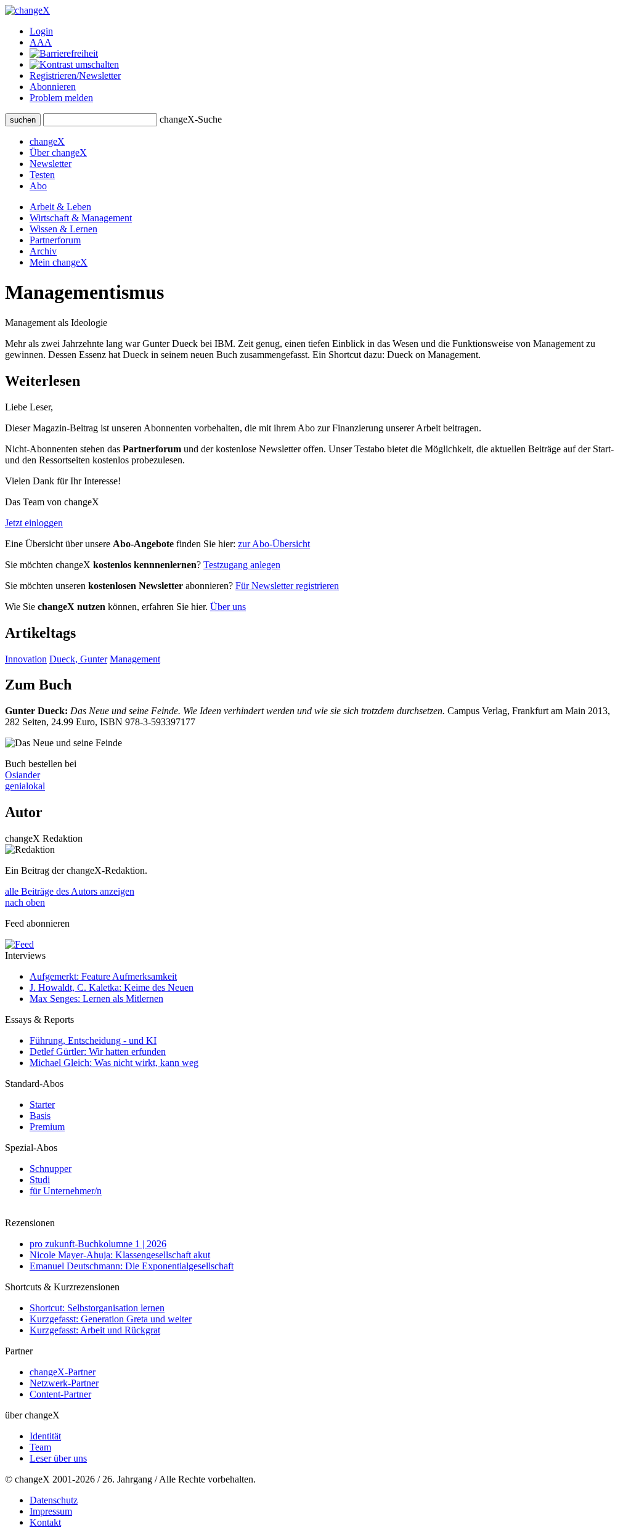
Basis (40, 1115)
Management (135, 659)
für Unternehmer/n (66, 1191)
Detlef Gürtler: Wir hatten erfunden (98, 1051)
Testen (42, 174)
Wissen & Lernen (63, 229)
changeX (47, 141)
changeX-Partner (63, 1372)
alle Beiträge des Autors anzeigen (69, 891)
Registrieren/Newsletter (75, 75)
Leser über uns (58, 1458)
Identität (45, 1436)
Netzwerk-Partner (64, 1383)
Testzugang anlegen (241, 564)
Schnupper (50, 1168)
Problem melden (61, 97)
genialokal (25, 786)
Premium (47, 1126)
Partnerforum (55, 240)
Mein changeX (59, 262)
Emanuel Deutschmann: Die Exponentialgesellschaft (132, 1266)
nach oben (25, 902)
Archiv (43, 251)
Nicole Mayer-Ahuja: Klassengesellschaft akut (120, 1255)
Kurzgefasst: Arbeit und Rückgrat (95, 1330)
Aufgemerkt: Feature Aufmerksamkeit (103, 976)
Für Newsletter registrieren (287, 585)
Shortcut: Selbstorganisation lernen (97, 1308)
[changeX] (27, 10)
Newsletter (50, 163)
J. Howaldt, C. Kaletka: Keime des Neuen (111, 987)
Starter (42, 1104)
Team (40, 1447)
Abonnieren (53, 86)
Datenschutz (54, 1500)
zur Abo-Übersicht (274, 544)
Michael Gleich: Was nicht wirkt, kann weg (114, 1062)
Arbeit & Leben (60, 206)
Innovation (26, 659)
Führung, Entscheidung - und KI (93, 1040)
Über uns (228, 606)
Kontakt (45, 1522)
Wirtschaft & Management (81, 218)
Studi (40, 1179)
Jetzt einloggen (34, 523)
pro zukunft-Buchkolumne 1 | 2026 (98, 1244)
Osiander (22, 775)
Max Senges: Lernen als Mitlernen (96, 998)
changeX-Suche (191, 119)
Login (41, 31)
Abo (38, 186)
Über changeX (58, 152)
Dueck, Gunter (78, 659)
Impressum (51, 1511)
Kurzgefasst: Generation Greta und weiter (111, 1319)
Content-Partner (60, 1394)
